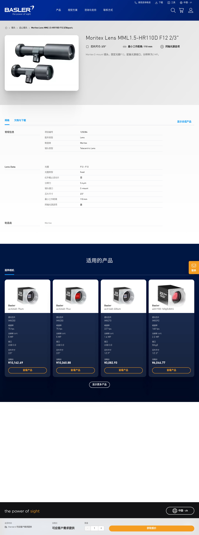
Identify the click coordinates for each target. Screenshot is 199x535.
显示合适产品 (184, 122)
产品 (58, 10)
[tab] (7, 122)
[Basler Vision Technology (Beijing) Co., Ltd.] (19, 10)
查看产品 (27, 370)
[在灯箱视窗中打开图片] (42, 63)
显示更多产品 (99, 384)
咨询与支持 (90, 10)
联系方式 (108, 10)
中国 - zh (183, 511)
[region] (99, 180)
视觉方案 (72, 10)
